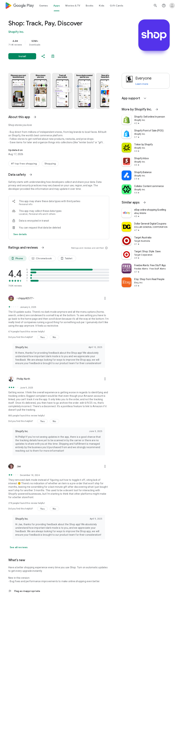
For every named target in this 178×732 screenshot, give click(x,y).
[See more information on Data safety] (31, 174)
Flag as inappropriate (24, 591)
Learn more (141, 83)
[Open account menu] (172, 5)
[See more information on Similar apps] (144, 202)
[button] (18, 90)
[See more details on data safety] (20, 234)
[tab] (43, 5)
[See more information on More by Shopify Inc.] (157, 109)
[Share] (43, 56)
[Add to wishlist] (53, 56)
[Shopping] (50, 163)
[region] (63, 43)
